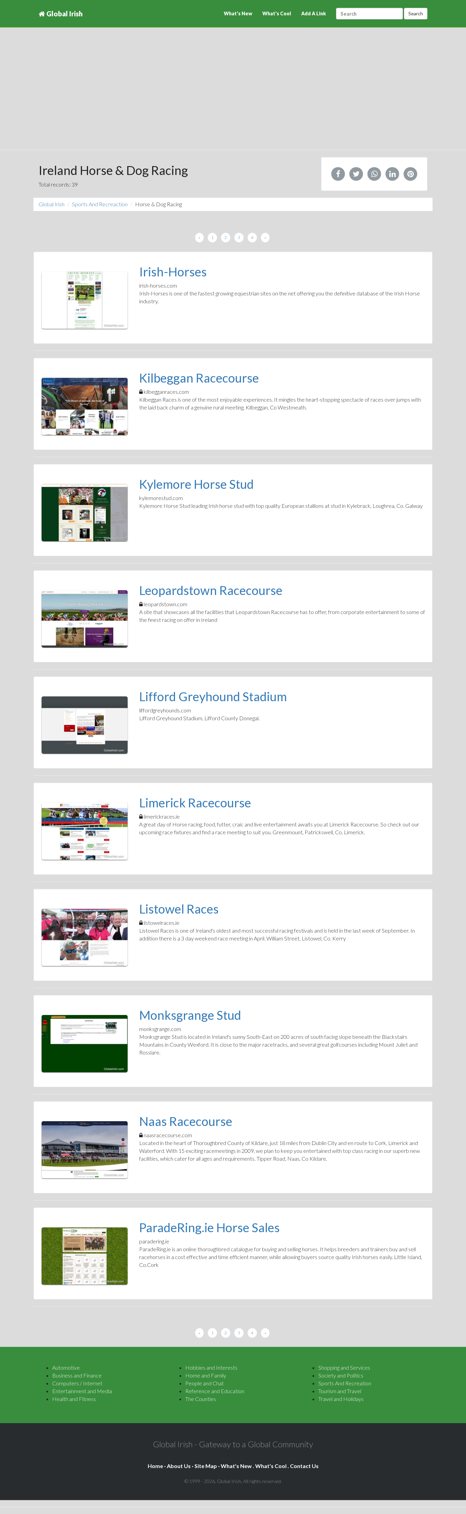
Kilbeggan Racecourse (199, 377)
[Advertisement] (233, 95)
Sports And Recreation (344, 1383)
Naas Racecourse (185, 1121)
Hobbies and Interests (211, 1367)
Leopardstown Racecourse (210, 590)
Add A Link (313, 13)
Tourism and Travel (339, 1391)
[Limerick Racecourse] (84, 831)
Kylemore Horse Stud (196, 484)
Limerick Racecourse (195, 802)
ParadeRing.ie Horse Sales (209, 1227)
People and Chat (204, 1383)
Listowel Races (179, 908)
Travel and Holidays (341, 1399)
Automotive (66, 1367)
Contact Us (304, 1466)
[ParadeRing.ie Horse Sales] (84, 1256)
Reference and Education (214, 1391)
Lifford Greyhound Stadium (213, 696)
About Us (179, 1466)
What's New (238, 13)
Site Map (205, 1466)
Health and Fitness (74, 1399)
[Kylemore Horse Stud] (84, 513)
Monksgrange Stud (190, 1015)
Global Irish (64, 14)
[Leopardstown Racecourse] (84, 619)
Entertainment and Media (82, 1391)
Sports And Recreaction (100, 204)
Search (415, 13)
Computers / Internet (77, 1383)
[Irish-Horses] (84, 300)
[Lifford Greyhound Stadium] (84, 725)
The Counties (200, 1399)
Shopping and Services (344, 1367)
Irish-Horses (173, 271)
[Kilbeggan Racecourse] (84, 406)
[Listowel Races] (84, 937)
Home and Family (205, 1375)
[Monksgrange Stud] (84, 1044)
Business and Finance (77, 1375)
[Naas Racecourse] (84, 1150)
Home (155, 1466)
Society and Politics (340, 1375)
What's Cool (276, 13)
